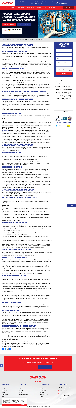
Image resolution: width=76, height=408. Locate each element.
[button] (1, 365)
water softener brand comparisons (42, 85)
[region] (14, 402)
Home (3, 39)
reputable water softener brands (11, 124)
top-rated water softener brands (24, 108)
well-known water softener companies (41, 108)
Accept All (23, 404)
